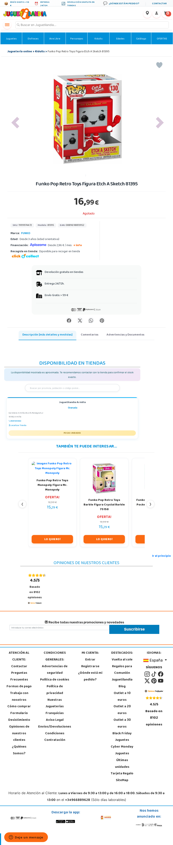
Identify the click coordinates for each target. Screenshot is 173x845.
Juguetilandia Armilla (72, 402)
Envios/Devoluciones (54, 727)
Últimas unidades (122, 764)
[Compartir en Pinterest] (102, 320)
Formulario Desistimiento (19, 717)
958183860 (15, 421)
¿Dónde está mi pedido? (90, 676)
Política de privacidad (54, 690)
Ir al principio (161, 556)
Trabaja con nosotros (19, 696)
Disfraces (33, 39)
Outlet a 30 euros (122, 723)
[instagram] (147, 674)
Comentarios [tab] (89, 335)
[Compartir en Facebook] (69, 320)
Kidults (99, 39)
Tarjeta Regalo (122, 773)
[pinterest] (154, 681)
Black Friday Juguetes (122, 737)
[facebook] (161, 674)
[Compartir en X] (80, 320)
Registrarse (90, 666)
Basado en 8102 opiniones (35, 589)
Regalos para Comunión (122, 670)
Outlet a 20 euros (122, 710)
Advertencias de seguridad (55, 670)
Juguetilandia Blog (122, 683)
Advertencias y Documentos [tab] (125, 335)
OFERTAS (162, 39)
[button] (15, 122)
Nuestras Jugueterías (55, 703)
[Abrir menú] (7, 25)
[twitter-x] (147, 681)
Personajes (76, 39)
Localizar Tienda (18, 425)
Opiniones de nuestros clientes (19, 734)
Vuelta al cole (122, 659)
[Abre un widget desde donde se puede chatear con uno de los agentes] (26, 837)
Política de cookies (54, 680)
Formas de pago (19, 686)
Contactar (19, 666)
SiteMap (122, 780)
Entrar (90, 659)
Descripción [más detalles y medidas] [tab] (47, 335)
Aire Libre (54, 39)
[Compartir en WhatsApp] (91, 320)
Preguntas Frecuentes (19, 676)
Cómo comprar (19, 706)
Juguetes (11, 39)
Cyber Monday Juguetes (122, 750)
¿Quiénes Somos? (19, 750)
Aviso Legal (55, 720)
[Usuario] (157, 14)
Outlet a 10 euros (122, 696)
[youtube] (161, 681)
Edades (120, 39)
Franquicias (55, 713)
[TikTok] (154, 674)
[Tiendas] (147, 14)
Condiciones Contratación (54, 737)
